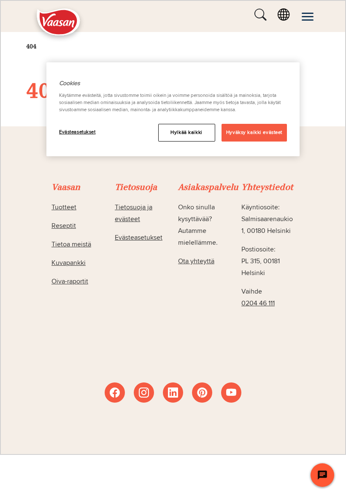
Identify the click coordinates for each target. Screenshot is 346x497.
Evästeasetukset (77, 132)
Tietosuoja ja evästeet (133, 213)
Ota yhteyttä (196, 261)
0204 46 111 (258, 303)
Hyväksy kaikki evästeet (254, 132)
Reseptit (63, 226)
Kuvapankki (68, 263)
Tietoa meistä (71, 244)
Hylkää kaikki (186, 132)
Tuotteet (63, 207)
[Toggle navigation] (307, 17)
